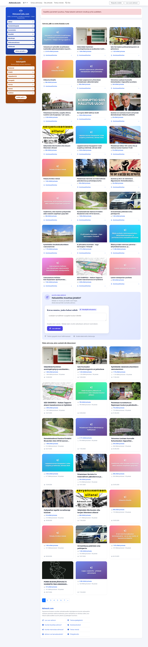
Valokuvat (21, 46)
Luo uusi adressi (132, 3)
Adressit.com (14, 3)
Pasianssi (21, 68)
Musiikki (21, 34)
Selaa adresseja (36, 3)
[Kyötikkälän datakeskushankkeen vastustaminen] (57, 240)
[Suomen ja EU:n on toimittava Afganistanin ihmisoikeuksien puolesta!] (125, 174)
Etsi (69, 3)
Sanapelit (21, 80)
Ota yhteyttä (48, 3)
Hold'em (21, 93)
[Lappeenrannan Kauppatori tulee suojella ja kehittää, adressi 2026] (91, 141)
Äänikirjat (21, 38)
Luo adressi (56, 328)
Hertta (21, 84)
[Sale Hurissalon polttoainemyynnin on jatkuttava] (125, 42)
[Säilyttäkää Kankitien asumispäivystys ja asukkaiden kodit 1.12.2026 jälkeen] (91, 42)
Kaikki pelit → (20, 97)
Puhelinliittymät (21, 26)
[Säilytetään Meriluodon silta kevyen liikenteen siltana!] (57, 141)
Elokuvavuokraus (21, 42)
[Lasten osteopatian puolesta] (125, 272)
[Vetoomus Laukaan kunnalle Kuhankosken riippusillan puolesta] (125, 75)
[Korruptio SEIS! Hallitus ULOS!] (91, 107)
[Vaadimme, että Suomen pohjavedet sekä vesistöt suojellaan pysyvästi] (57, 207)
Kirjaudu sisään (116, 3)
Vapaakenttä (21, 76)
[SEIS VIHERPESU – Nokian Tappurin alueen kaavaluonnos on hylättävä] (91, 273)
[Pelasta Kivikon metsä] (57, 173)
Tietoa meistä (59, 3)
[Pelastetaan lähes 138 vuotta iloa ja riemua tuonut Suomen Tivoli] (125, 141)
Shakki (21, 72)
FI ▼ (26, 3)
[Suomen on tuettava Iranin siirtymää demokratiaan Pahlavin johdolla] (125, 108)
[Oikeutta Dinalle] (57, 74)
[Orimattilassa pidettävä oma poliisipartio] (125, 207)
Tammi (21, 89)
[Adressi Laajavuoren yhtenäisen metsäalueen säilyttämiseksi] (91, 75)
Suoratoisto (21, 30)
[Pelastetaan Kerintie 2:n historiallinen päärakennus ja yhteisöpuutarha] (91, 174)
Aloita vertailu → (20, 51)
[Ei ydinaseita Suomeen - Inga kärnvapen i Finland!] (91, 240)
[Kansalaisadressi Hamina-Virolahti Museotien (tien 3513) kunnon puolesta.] (91, 207)
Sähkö (21, 22)
